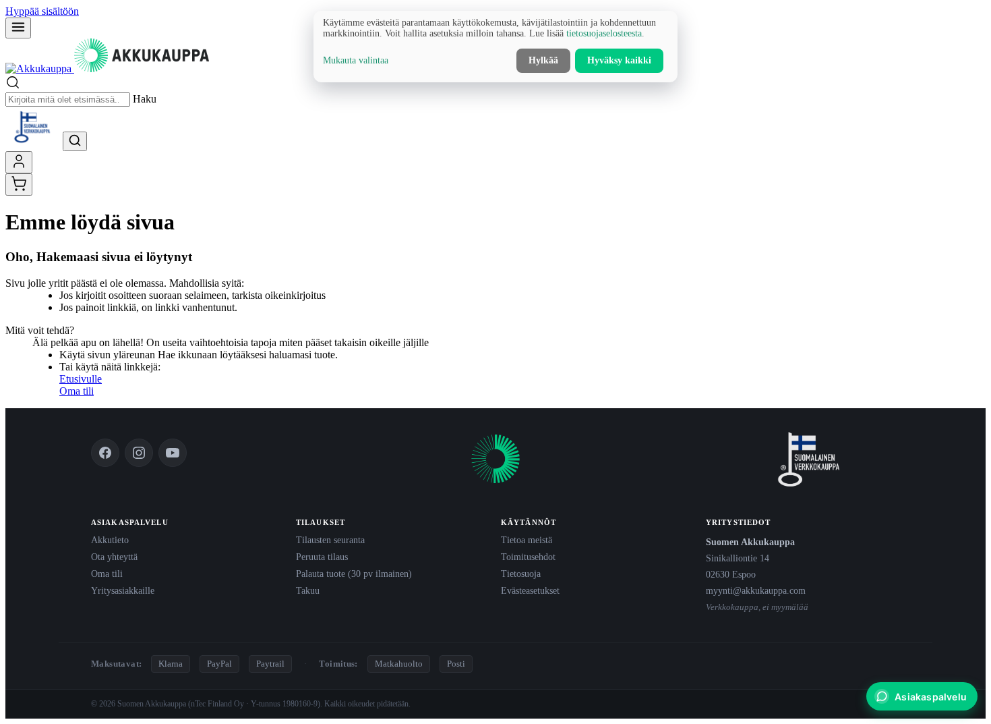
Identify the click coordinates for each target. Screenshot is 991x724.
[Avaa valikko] (18, 28)
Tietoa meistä (526, 539)
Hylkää (543, 60)
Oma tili (76, 391)
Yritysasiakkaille (122, 590)
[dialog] (495, 46)
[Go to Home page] (107, 68)
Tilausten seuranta (330, 539)
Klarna (170, 664)
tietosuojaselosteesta (604, 33)
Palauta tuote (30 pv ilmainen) (354, 573)
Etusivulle (80, 379)
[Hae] (75, 141)
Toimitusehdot (528, 556)
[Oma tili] (18, 162)
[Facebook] (105, 453)
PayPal (219, 664)
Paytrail (270, 664)
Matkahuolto (399, 664)
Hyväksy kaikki (619, 60)
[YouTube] (172, 453)
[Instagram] (139, 453)
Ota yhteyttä (114, 556)
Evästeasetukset (530, 590)
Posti (456, 664)
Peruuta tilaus (322, 556)
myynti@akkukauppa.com (756, 590)
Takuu (308, 590)
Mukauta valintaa (355, 60)
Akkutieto (110, 539)
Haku (144, 99)
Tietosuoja (521, 573)
